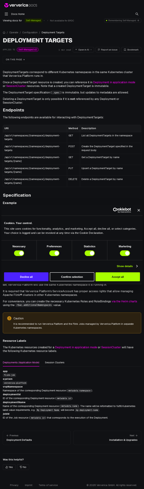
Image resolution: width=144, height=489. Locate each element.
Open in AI (83, 49)
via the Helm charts (124, 301)
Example (10, 203)
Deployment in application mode (114, 82)
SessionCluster (16, 86)
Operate (13, 32)
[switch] (54, 253)
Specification (17, 195)
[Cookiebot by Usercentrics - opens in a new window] (115, 210)
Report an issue (109, 49)
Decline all (26, 276)
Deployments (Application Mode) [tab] (21, 362)
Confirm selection (72, 276)
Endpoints (13, 110)
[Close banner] (139, 210)
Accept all (118, 276)
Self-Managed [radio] (33, 20)
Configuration (30, 32)
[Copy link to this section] (27, 110)
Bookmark (133, 49)
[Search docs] (137, 14)
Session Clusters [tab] (54, 362)
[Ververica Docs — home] (20, 5)
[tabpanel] (72, 394)
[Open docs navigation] (6, 14)
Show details (125, 266)
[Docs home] (4, 32)
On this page (14, 59)
